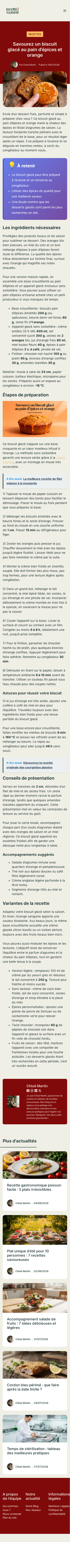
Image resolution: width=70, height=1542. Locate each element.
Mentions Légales (59, 1506)
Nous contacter (12, 1513)
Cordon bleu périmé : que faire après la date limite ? (33, 1387)
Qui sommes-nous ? (11, 1508)
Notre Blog (32, 1506)
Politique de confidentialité (57, 1511)
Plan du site (9, 1517)
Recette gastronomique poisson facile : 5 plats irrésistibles (34, 1187)
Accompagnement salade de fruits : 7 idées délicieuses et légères (31, 1323)
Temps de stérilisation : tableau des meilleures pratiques (33, 1451)
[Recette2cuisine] (12, 10)
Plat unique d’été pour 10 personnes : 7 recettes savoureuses (28, 1255)
